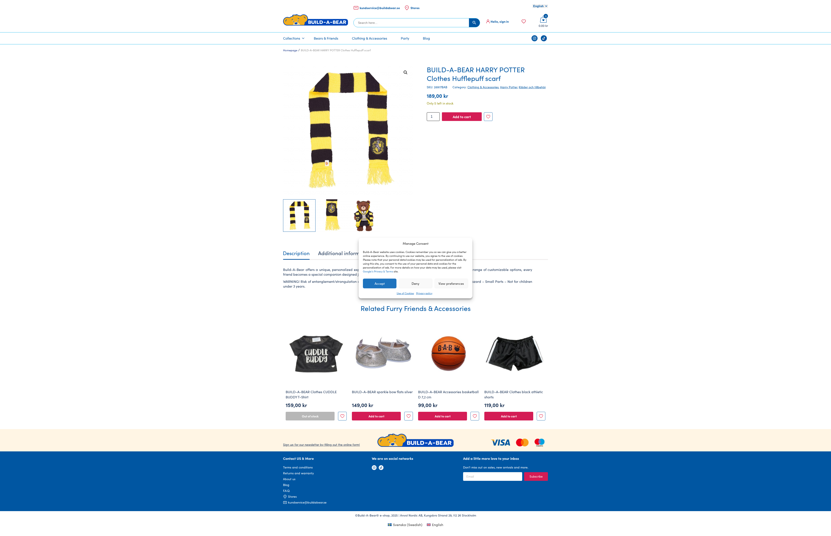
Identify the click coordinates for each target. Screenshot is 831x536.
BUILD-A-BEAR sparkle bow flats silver (382, 392)
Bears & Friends (326, 38)
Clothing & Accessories (369, 38)
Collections (291, 38)
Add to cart (462, 116)
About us (289, 479)
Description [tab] (296, 252)
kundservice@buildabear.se (380, 8)
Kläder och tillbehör (532, 87)
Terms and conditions (298, 467)
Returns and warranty (298, 473)
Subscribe (536, 476)
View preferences (451, 283)
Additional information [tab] (345, 252)
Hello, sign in (500, 21)
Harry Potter (508, 87)
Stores (415, 8)
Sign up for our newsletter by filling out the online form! (321, 445)
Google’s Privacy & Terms (378, 271)
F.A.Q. (286, 491)
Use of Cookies (405, 293)
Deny (415, 283)
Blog (426, 38)
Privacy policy (424, 293)
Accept (380, 283)
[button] (405, 72)
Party (405, 38)
